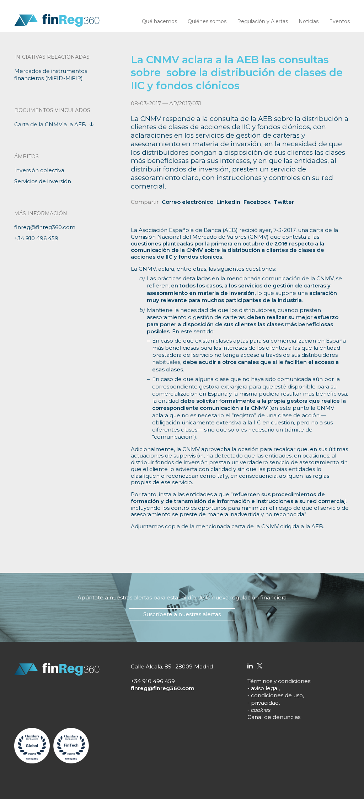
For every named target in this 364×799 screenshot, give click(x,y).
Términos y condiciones (278, 681)
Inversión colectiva (39, 170)
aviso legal (265, 688)
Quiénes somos (207, 21)
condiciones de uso (277, 695)
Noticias (308, 21)
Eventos (339, 21)
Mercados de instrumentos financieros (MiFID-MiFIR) (50, 74)
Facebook (257, 202)
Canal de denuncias (273, 717)
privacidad (265, 702)
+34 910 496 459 (36, 238)
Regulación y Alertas (262, 21)
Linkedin (228, 202)
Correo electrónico (187, 202)
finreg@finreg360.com (44, 227)
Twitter (284, 202)
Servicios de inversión (42, 181)
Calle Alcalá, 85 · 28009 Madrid (172, 666)
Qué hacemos (159, 21)
